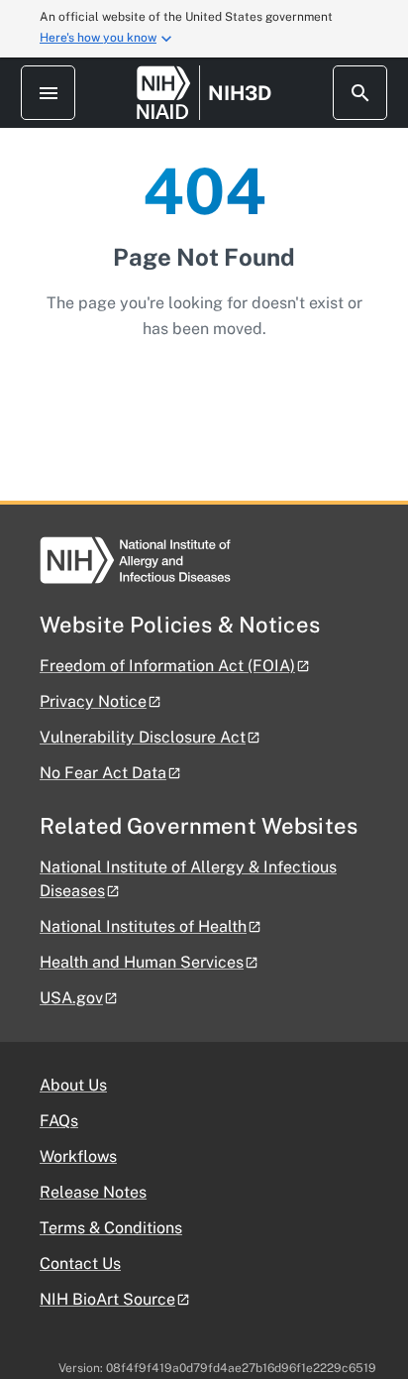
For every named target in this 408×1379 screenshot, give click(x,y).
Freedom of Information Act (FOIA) (167, 665)
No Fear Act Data (103, 772)
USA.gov (71, 997)
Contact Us (80, 1263)
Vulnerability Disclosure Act (143, 737)
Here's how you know (98, 38)
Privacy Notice (93, 701)
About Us (73, 1085)
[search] (360, 92)
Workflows (78, 1156)
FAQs (59, 1120)
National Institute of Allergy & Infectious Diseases (188, 879)
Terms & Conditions (111, 1227)
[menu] (48, 92)
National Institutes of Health (143, 926)
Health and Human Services (142, 962)
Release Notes (93, 1192)
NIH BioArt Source (107, 1299)
